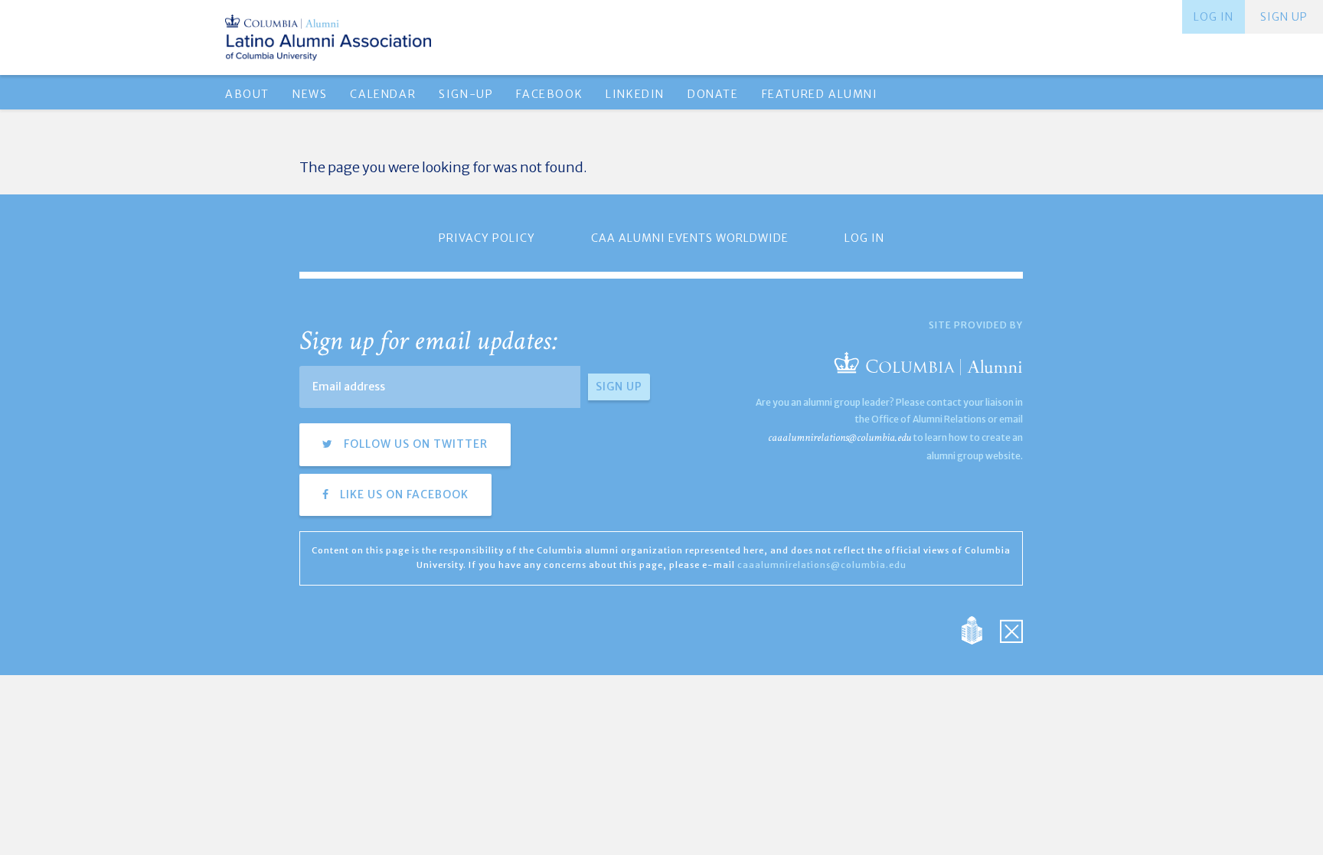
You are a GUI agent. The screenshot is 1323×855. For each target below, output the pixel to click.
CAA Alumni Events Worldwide (690, 238)
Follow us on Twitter (414, 444)
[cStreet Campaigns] (1011, 629)
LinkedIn (635, 94)
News (309, 94)
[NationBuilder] (980, 629)
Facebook (549, 94)
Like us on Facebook (403, 494)
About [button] (247, 94)
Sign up (1284, 17)
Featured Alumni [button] (820, 94)
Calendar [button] (383, 94)
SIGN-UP (466, 94)
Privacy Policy (487, 238)
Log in (1213, 17)
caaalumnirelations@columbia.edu (839, 437)
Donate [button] (713, 94)
